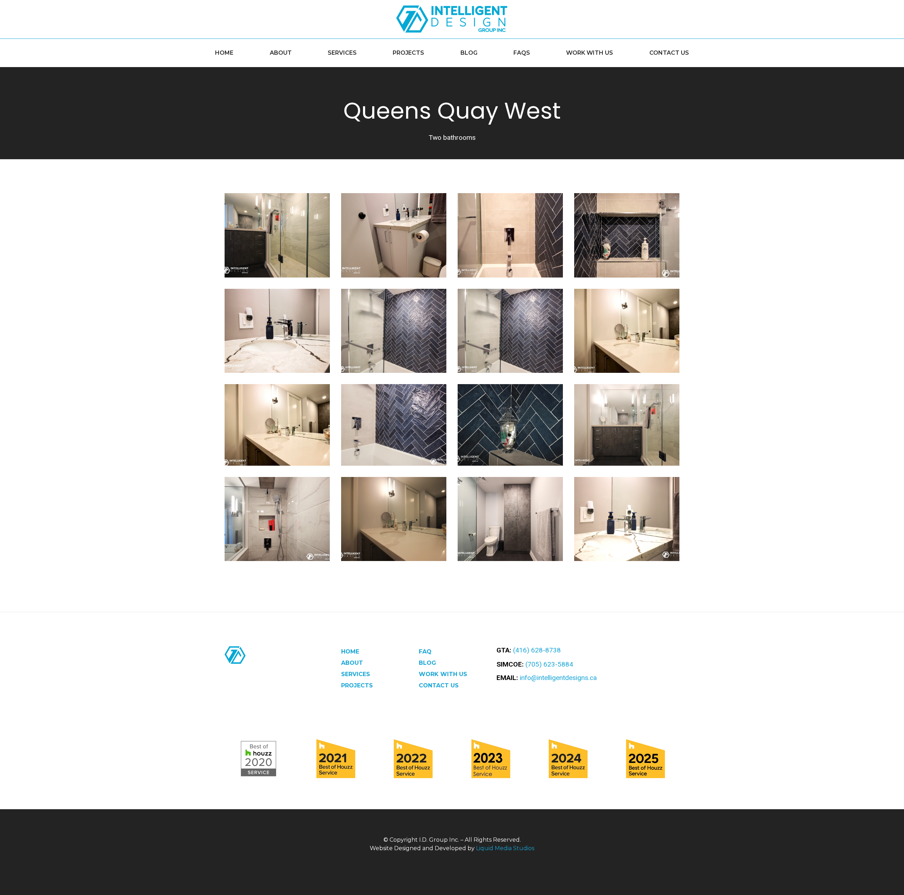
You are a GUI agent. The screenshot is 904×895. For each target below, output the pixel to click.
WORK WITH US (589, 52)
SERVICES (342, 52)
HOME (224, 52)
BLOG (468, 52)
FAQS (521, 52)
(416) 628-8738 (537, 650)
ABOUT (281, 52)
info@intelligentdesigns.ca (558, 678)
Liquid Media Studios (505, 848)
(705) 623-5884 (549, 664)
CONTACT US (669, 52)
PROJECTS (408, 52)
